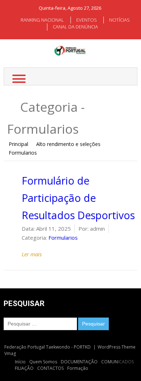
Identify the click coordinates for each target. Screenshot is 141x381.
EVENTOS (86, 20)
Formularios (63, 237)
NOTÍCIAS (119, 20)
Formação (77, 368)
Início (20, 362)
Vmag (10, 353)
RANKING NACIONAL (42, 20)
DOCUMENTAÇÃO (79, 362)
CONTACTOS (50, 368)
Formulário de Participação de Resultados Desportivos (78, 198)
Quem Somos (43, 362)
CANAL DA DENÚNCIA (75, 26)
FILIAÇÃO (24, 368)
